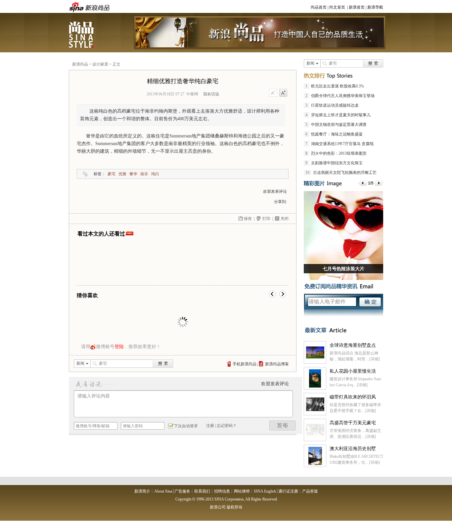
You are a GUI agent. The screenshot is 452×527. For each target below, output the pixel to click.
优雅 (122, 174)
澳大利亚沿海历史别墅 (353, 448)
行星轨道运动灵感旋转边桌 (335, 105)
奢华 (133, 174)
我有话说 (211, 94)
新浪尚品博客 (277, 364)
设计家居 (100, 64)
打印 (266, 218)
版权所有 (235, 507)
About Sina (163, 491)
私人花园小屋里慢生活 (353, 371)
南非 (144, 174)
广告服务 (182, 491)
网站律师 (242, 491)
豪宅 (111, 174)
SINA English (265, 491)
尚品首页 (319, 7)
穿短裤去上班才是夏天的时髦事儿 (341, 115)
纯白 (155, 174)
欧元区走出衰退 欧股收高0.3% (337, 86)
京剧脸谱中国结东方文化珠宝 (337, 163)
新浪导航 (375, 7)
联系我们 (202, 491)
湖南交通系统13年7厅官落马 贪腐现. (343, 143)
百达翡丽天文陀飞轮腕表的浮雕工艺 (345, 172)
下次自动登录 (186, 426)
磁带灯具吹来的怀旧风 (353, 397)
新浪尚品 (82, 34)
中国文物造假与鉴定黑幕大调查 (339, 124)
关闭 (285, 218)
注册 (210, 425)
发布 (282, 425)
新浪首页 (357, 7)
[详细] (374, 359)
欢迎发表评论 (275, 191)
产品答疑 (310, 491)
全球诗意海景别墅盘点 (353, 345)
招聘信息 (222, 491)
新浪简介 (142, 491)
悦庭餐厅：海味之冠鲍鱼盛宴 (337, 134)
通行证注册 (288, 491)
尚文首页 (337, 7)
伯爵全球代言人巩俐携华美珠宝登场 (343, 95)
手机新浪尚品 (244, 364)
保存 (248, 218)
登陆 (119, 346)
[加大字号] (283, 93)
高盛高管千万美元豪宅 (353, 422)
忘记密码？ (227, 425)
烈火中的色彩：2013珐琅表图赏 (339, 153)
